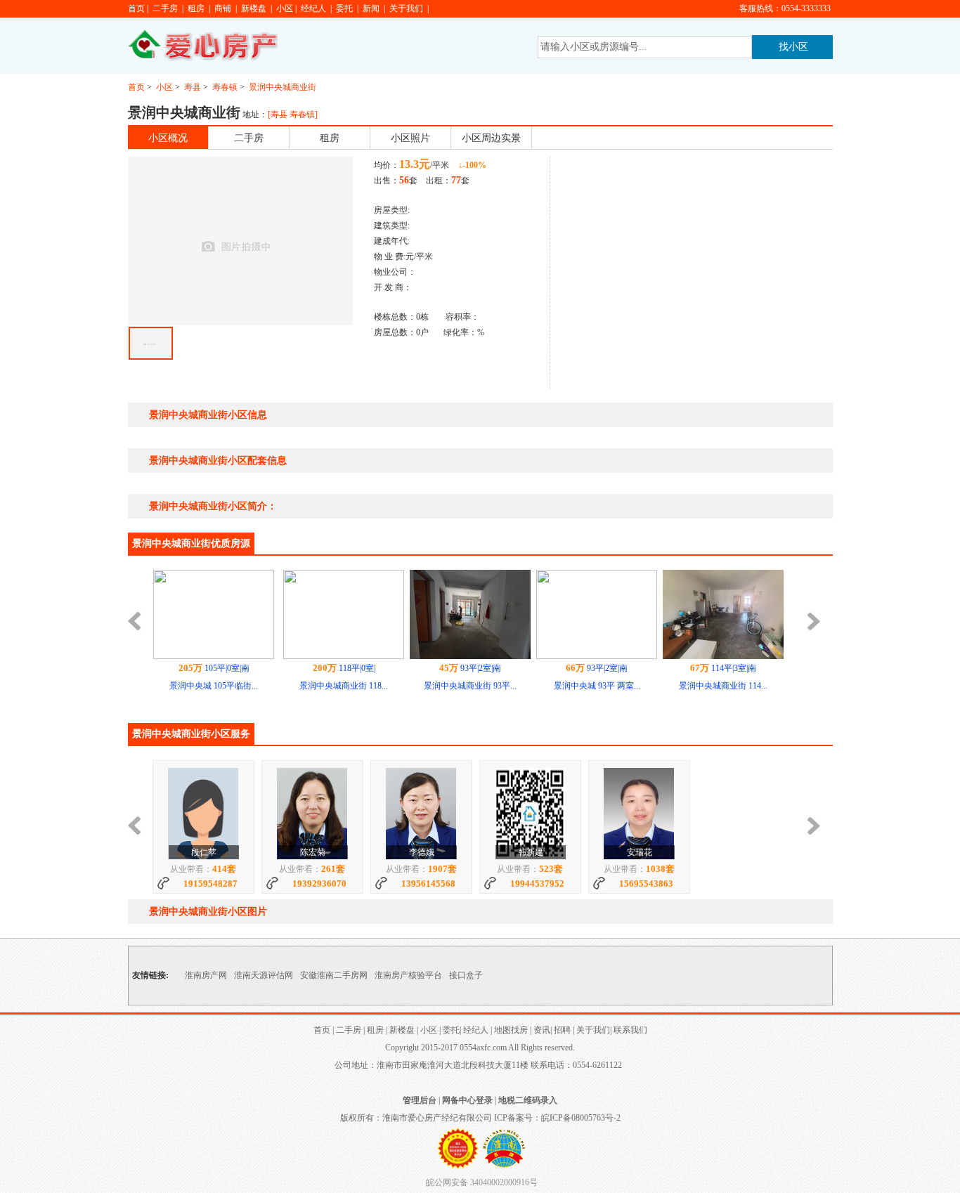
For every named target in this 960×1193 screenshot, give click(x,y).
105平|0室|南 (214, 668)
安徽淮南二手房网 (334, 975)
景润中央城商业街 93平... (470, 686)
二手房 (165, 8)
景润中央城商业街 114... (723, 686)
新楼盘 (253, 8)
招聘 (562, 1030)
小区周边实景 (491, 138)
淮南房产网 (206, 975)
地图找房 (511, 1030)
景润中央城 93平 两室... (597, 686)
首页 (136, 8)
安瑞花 (639, 852)
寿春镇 (225, 87)
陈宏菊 (312, 852)
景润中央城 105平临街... (213, 686)
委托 (344, 8)
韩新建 (530, 852)
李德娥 (421, 852)
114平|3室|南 (723, 668)
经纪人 (313, 8)
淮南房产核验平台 (408, 975)
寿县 (192, 87)
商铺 (222, 8)
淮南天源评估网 (263, 975)
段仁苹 (203, 852)
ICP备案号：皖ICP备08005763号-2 (557, 1118)
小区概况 (168, 138)
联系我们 (630, 1030)
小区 (284, 8)
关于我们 (406, 8)
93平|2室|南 (470, 668)
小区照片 (410, 138)
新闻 (371, 8)
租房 (196, 8)
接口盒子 (466, 975)
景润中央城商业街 (282, 87)
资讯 (541, 1030)
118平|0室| (344, 668)
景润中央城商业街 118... (343, 686)
